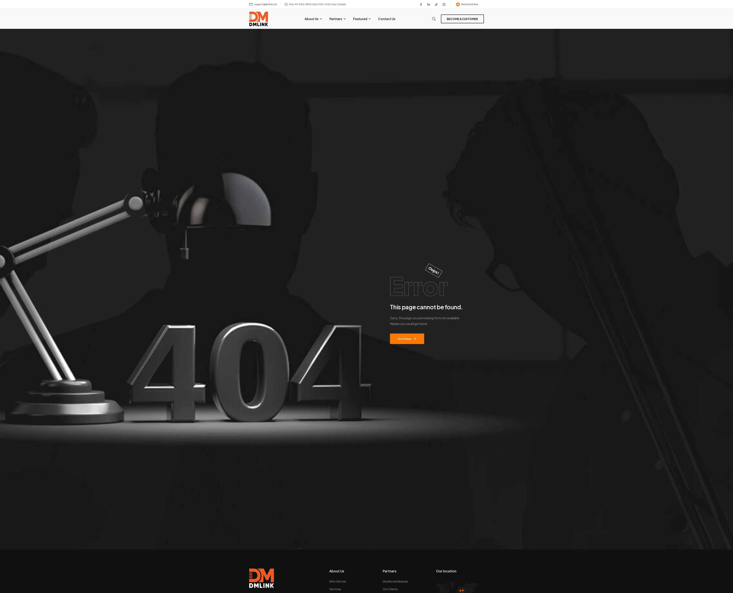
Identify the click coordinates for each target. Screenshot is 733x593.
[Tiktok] (436, 4)
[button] (726, 581)
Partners (335, 19)
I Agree (628, 581)
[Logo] (258, 18)
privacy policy (710, 581)
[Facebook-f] (421, 4)
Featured (360, 19)
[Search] (434, 18)
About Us (312, 19)
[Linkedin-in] (429, 4)
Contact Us (387, 19)
